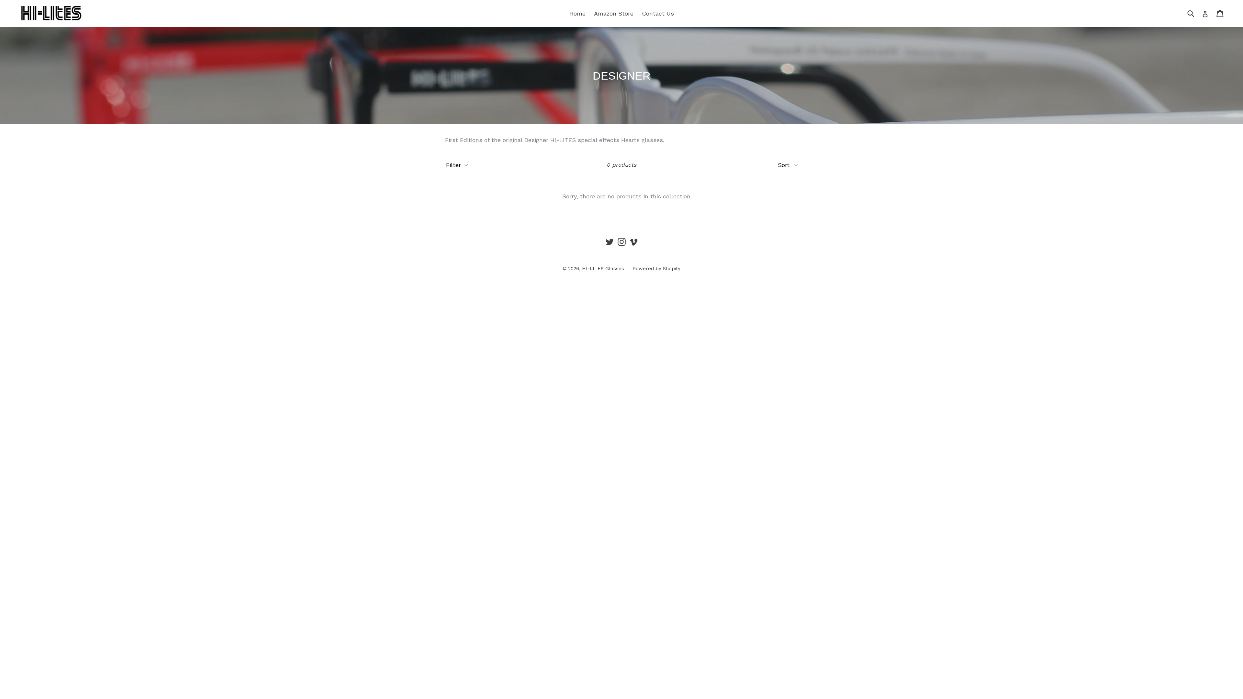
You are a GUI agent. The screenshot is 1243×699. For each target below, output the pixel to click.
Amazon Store (613, 13)
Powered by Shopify (656, 269)
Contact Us (658, 13)
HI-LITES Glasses (603, 269)
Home (577, 13)
